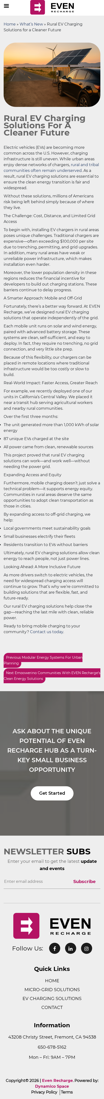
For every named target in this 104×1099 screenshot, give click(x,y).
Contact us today (46, 632)
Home (10, 24)
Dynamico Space (52, 1086)
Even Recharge (57, 1080)
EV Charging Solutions (52, 998)
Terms (67, 1092)
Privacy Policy (44, 1092)
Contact (52, 1007)
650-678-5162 (52, 1047)
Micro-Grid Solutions (52, 989)
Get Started (52, 793)
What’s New (31, 24)
